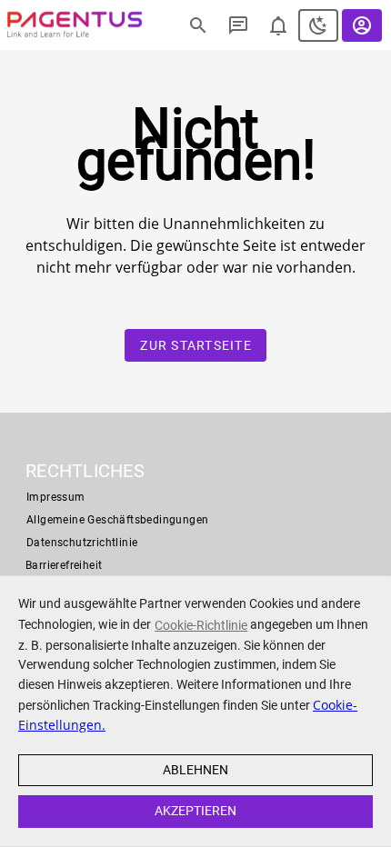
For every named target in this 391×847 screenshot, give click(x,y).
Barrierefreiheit (63, 565)
